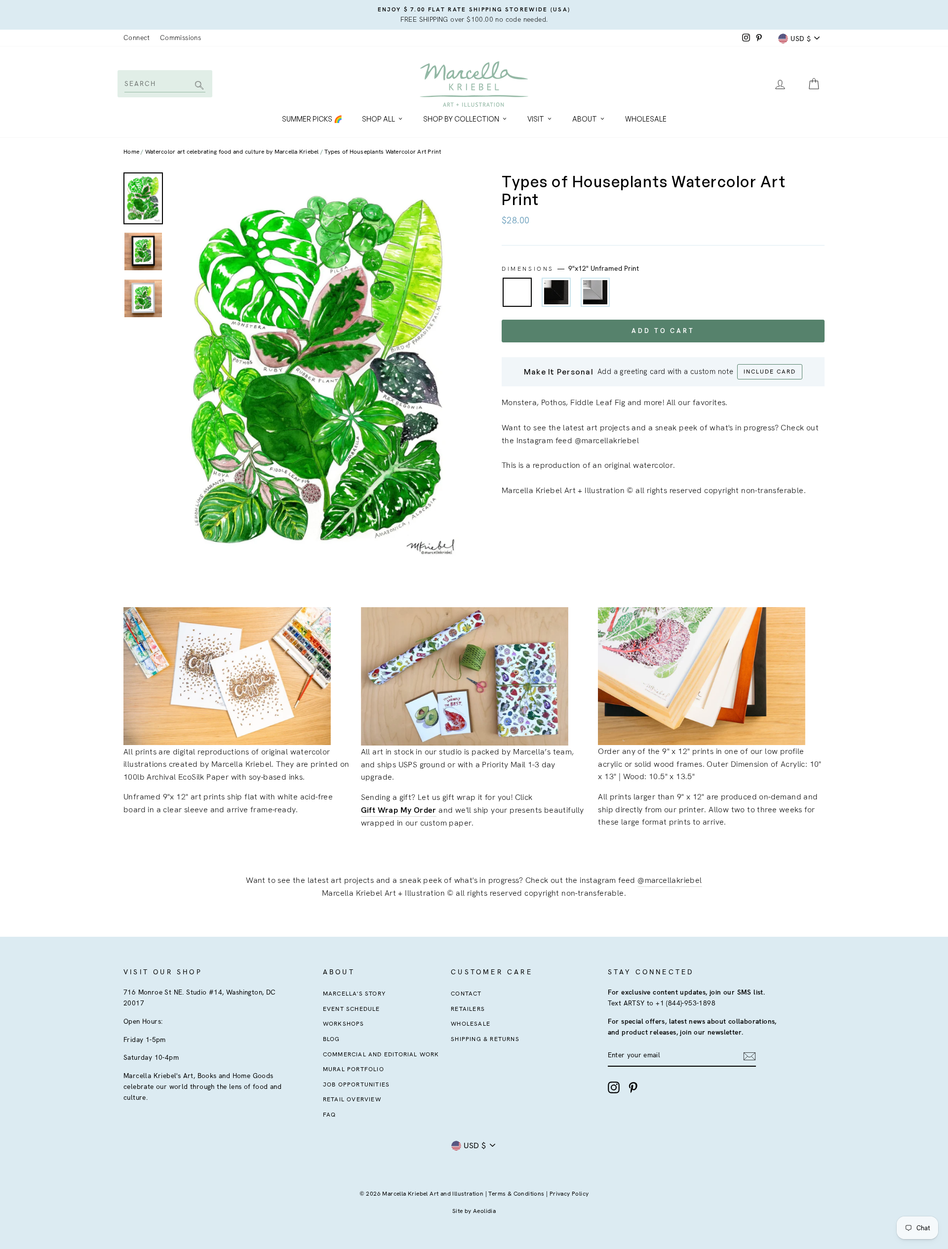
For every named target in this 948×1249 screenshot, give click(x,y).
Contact (466, 994)
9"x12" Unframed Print (517, 292)
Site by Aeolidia (474, 1211)
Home (131, 152)
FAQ (329, 1115)
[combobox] (164, 83)
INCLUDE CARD (770, 371)
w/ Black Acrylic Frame (556, 292)
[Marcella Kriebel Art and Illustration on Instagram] (614, 1087)
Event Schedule (351, 1009)
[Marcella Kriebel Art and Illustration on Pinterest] (633, 1087)
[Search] (197, 86)
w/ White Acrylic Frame (595, 292)
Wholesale (646, 119)
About (584, 119)
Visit (535, 119)
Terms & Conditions (516, 1194)
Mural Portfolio (353, 1069)
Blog (331, 1039)
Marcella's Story (354, 994)
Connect (136, 37)
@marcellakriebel (669, 880)
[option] (474, 15)
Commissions (180, 37)
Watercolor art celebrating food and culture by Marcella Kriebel (232, 152)
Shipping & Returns (485, 1039)
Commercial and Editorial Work (381, 1054)
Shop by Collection (461, 119)
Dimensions (570, 268)
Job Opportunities (356, 1084)
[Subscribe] (749, 1055)
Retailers (468, 1009)
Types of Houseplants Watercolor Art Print (382, 152)
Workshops (343, 1024)
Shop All (378, 119)
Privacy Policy (569, 1194)
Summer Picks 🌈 (312, 119)
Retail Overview (352, 1099)
